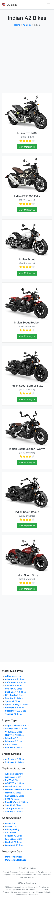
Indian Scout (27, 259)
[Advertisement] (27, 60)
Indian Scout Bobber (27, 322)
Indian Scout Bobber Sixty (27, 385)
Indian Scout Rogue (27, 512)
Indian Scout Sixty (27, 575)
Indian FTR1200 (27, 133)
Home (17, 24)
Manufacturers (14, 773)
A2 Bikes (27, 24)
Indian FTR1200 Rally (27, 196)
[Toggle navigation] (48, 4)
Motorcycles (13, 676)
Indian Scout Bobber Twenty (27, 448)
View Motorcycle (27, 146)
